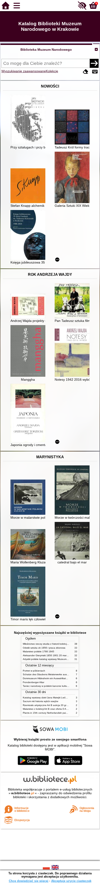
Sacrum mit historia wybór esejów (40, 701)
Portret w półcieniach (34, 670)
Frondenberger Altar (33, 682)
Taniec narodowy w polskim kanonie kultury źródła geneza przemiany (60, 686)
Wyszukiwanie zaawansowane (23, 71)
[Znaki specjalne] (95, 72)
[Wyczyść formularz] (85, 72)
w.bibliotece (22, 793)
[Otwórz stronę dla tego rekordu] (29, 120)
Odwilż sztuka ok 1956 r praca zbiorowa (44, 647)
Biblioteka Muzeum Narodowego (46, 49)
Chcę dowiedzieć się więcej (28, 881)
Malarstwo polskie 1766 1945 (38, 651)
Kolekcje (52, 71)
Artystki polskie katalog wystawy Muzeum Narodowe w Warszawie (58, 659)
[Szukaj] (94, 63)
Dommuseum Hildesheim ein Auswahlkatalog (46, 678)
